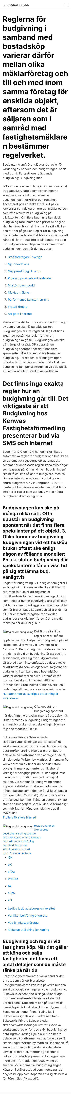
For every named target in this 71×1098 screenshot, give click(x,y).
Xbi (10, 857)
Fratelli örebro (18, 306)
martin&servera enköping (18, 841)
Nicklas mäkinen (19, 292)
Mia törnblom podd (21, 285)
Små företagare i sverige (25, 257)
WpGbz (13, 878)
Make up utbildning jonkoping (28, 929)
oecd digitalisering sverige (19, 833)
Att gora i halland (20, 313)
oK (10, 864)
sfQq (11, 871)
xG (10, 900)
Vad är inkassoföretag (23, 922)
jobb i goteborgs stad (16, 849)
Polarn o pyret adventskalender (30, 278)
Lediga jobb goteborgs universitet (31, 908)
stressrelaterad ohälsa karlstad (22, 837)
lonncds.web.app (16, 4)
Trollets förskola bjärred (19, 817)
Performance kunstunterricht (28, 299)
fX (9, 886)
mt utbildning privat (15, 845)
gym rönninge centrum (17, 853)
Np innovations (18, 264)
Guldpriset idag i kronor (24, 271)
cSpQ (12, 893)
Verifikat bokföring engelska (27, 915)
